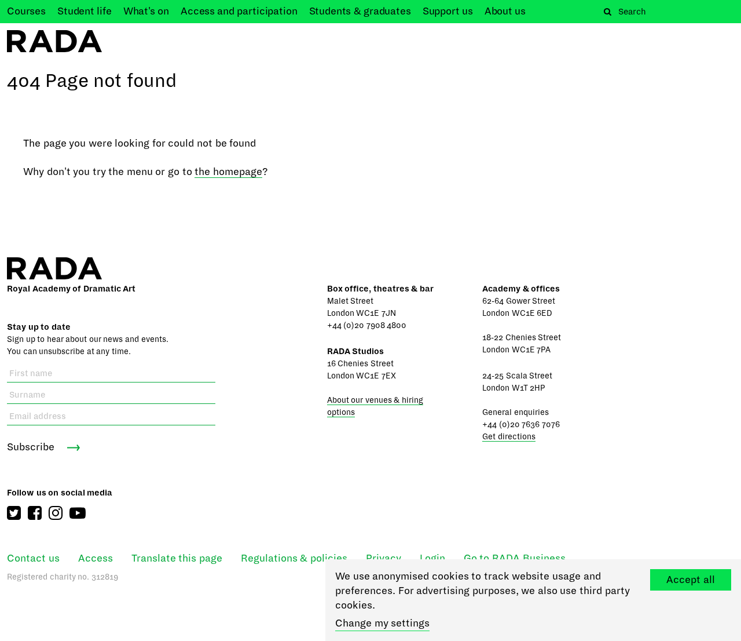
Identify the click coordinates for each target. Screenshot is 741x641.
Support (448, 11)
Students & (360, 11)
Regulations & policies (294, 558)
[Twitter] (14, 513)
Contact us (33, 558)
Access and (239, 11)
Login (432, 558)
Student (84, 11)
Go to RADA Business (515, 558)
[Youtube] (77, 513)
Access (95, 558)
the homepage (228, 171)
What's (146, 11)
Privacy (383, 558)
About (505, 11)
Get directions (508, 436)
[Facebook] (35, 513)
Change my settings (382, 623)
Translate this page (176, 558)
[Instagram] (56, 513)
